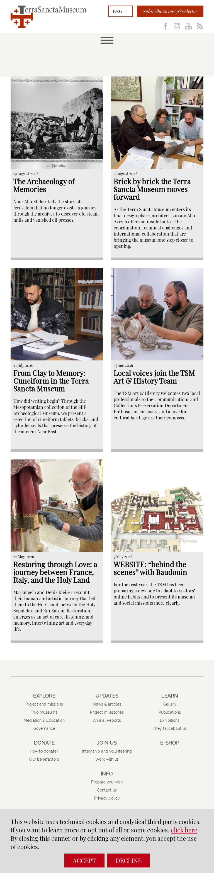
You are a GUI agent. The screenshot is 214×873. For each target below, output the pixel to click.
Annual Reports (107, 720)
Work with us (107, 759)
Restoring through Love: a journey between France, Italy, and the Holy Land (55, 572)
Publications (170, 712)
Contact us (107, 790)
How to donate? (44, 751)
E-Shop (169, 742)
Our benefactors (44, 759)
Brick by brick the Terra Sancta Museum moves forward (152, 189)
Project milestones (107, 712)
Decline (129, 860)
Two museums (44, 712)
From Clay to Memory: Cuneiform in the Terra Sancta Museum (51, 380)
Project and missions (44, 704)
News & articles (107, 704)
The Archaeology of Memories (44, 185)
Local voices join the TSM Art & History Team (154, 376)
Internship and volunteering (107, 751)
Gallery (169, 704)
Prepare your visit (107, 782)
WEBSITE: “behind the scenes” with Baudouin (150, 568)
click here (184, 830)
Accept (84, 860)
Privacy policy (107, 798)
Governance (44, 728)
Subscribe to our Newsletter (170, 11)
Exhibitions (169, 720)
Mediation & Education (44, 720)
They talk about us (170, 728)
